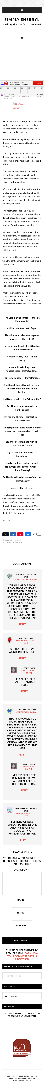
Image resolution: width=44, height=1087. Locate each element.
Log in (28, 1081)
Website (21, 925)
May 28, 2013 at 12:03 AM (26, 814)
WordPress (18, 1081)
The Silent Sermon (13, 543)
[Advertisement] (22, 68)
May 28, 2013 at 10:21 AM (26, 641)
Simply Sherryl (22, 19)
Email (21, 912)
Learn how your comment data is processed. (22, 956)
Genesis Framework (26, 1078)
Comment (21, 870)
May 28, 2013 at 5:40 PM (28, 767)
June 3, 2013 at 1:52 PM (26, 579)
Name (21, 899)
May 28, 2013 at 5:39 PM (28, 671)
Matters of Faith (13, 540)
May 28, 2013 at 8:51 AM (26, 712)
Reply (22, 624)
